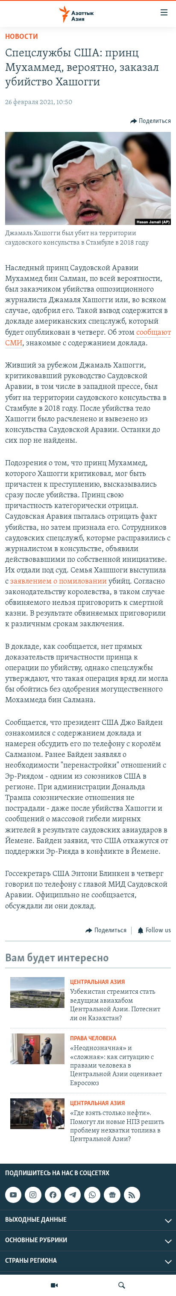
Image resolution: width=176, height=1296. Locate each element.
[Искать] (122, 1285)
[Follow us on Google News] (112, 1195)
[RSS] (132, 1195)
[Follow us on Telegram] (73, 1195)
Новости (21, 37)
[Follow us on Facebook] (53, 1195)
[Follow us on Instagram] (33, 1195)
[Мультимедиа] (54, 1285)
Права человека (93, 1039)
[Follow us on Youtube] (13, 1195)
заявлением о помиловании (58, 582)
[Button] (150, 121)
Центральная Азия (97, 982)
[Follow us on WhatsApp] (92, 1195)
